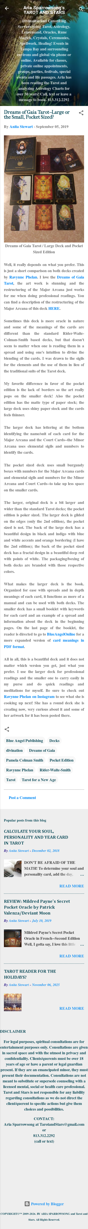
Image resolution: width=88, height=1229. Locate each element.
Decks (54, 740)
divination (14, 750)
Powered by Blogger (47, 1203)
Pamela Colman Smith (24, 760)
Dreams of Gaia (42, 750)
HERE (54, 308)
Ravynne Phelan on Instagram (29, 696)
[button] (81, 113)
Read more (71, 886)
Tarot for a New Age (39, 779)
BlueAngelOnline (61, 634)
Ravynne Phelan (23, 277)
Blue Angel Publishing (24, 740)
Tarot (10, 779)
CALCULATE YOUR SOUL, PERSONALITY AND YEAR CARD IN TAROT (36, 837)
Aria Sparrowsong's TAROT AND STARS (44, 10)
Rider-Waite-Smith (55, 770)
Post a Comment (22, 797)
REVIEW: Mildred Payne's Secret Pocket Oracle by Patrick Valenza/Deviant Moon (37, 907)
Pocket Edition (62, 760)
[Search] (81, 9)
